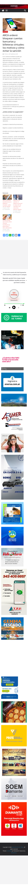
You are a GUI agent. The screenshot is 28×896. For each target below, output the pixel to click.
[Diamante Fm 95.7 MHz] (14, 5)
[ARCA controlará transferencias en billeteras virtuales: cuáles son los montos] (7, 197)
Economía (5, 31)
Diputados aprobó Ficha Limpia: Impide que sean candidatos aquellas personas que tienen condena (14, 280)
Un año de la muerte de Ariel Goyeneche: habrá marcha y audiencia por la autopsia (15, 273)
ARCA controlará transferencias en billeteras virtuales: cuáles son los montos (7, 203)
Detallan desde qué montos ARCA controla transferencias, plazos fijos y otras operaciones (7, 224)
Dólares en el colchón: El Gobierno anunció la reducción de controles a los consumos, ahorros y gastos (17, 205)
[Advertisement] (14, 254)
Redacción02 (15, 54)
